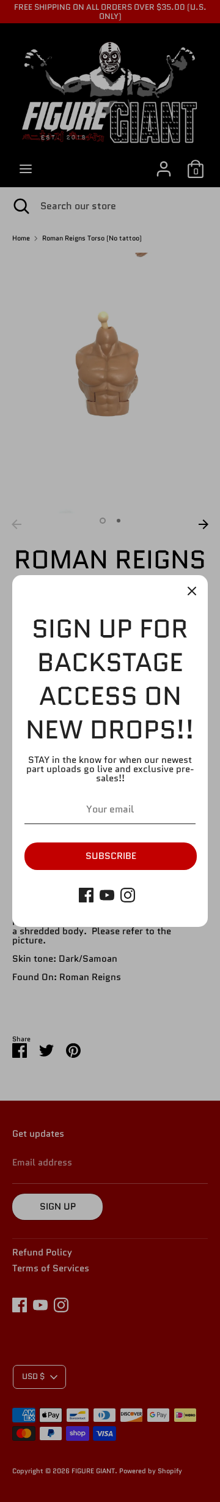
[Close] (191, 591)
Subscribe (111, 856)
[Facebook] (86, 895)
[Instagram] (127, 895)
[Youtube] (107, 895)
